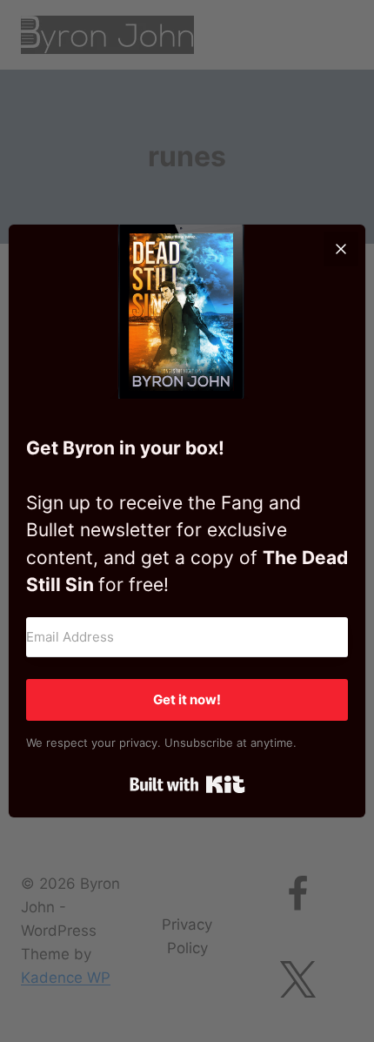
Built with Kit (187, 784)
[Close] (341, 249)
